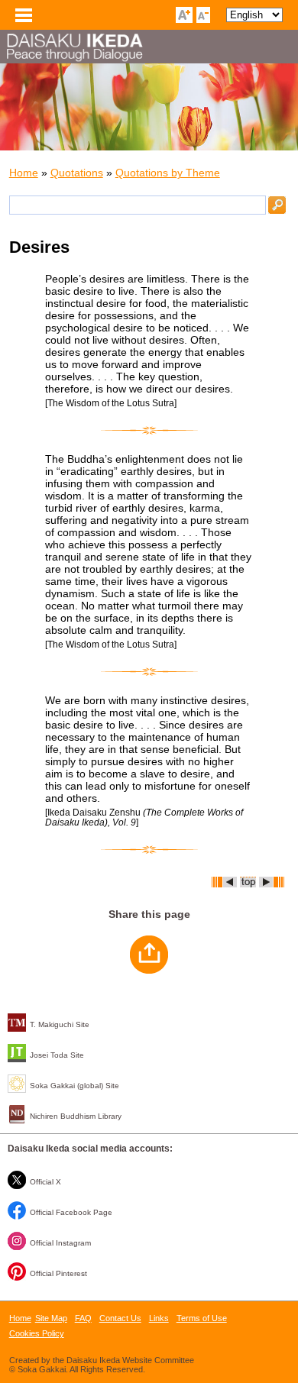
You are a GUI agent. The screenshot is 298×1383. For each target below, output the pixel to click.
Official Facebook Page (71, 1212)
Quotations (76, 172)
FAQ (83, 1318)
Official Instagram (60, 1243)
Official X (45, 1182)
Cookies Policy (36, 1333)
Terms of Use (202, 1318)
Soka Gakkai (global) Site (74, 1085)
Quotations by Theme (167, 172)
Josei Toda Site (57, 1055)
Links (159, 1318)
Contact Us (120, 1318)
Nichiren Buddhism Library (75, 1116)
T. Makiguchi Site (59, 1024)
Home (23, 172)
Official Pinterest (58, 1273)
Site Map (51, 1318)
